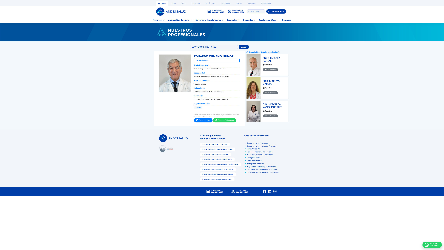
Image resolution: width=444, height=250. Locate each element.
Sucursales (232, 20)
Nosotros (157, 20)
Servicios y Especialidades (208, 20)
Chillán (198, 108)
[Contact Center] (229, 11)
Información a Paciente (179, 20)
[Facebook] (264, 191)
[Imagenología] (209, 11)
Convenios (248, 20)
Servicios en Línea (267, 20)
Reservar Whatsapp (225, 120)
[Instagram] (275, 191)
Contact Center (237, 10)
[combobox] (214, 47)
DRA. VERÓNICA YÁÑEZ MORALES (272, 105)
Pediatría (205, 60)
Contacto (286, 20)
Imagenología (217, 10)
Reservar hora (204, 120)
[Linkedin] (269, 191)
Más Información (271, 69)
